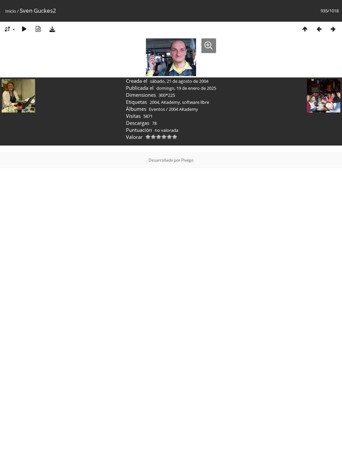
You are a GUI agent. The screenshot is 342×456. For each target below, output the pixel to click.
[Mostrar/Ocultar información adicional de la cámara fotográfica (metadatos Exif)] (38, 29)
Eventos (157, 109)
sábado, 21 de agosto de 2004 (179, 81)
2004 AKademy (183, 109)
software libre (195, 102)
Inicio (10, 11)
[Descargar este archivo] (52, 29)
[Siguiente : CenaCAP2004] (333, 29)
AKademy (170, 102)
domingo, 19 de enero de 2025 (186, 88)
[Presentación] (24, 29)
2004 (154, 102)
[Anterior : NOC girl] (319, 29)
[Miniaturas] (305, 29)
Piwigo (187, 160)
